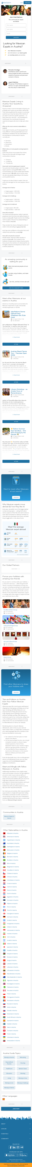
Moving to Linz (9, 1083)
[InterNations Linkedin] (14, 1147)
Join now (16, 37)
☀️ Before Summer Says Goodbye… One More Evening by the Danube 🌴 (18, 431)
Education (9, 1073)
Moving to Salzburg (22, 1083)
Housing (22, 1063)
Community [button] (5, 1138)
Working (22, 1073)
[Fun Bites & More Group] (16, 607)
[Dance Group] (16, 655)
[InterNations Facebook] (10, 1147)
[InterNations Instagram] (17, 1147)
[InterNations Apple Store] (10, 1155)
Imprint (8, 1161)
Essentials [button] (4, 1133)
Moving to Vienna (9, 1087)
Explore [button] (4, 1128)
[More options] (25, 63)
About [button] (3, 1124)
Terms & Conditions (15, 1161)
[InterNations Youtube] (21, 1147)
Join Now (27, 2)
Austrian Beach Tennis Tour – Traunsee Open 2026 (19, 353)
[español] (3, 1099)
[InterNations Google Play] (21, 1155)
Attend (16, 344)
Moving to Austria (9, 1057)
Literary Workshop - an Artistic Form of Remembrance (19, 391)
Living (9, 1078)
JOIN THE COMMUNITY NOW (16, 288)
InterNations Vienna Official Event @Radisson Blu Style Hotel (18, 314)
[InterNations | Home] (6, 3)
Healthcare (9, 1068)
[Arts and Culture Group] (16, 639)
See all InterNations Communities (16, 1165)
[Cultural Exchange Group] (16, 623)
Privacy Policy (22, 1161)
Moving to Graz (23, 1078)
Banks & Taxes (23, 1068)
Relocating (23, 1057)
